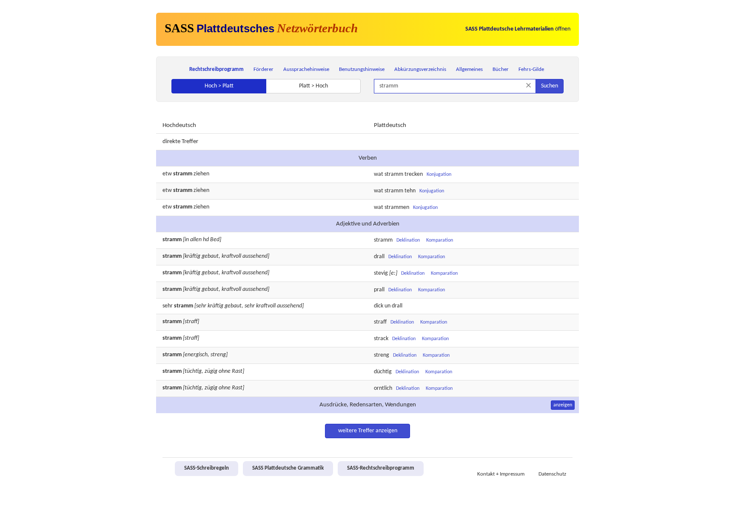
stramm (394, 174)
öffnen (517, 29)
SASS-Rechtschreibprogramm (380, 468)
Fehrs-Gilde (531, 69)
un (387, 306)
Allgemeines (469, 69)
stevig (381, 273)
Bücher (501, 69)
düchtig (383, 372)
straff (380, 322)
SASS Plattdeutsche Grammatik (288, 468)
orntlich (383, 389)
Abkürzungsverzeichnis (420, 69)
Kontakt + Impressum (500, 474)
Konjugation (439, 174)
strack (381, 339)
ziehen (201, 174)
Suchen (549, 86)
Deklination (408, 240)
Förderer (263, 69)
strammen (397, 207)
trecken (414, 174)
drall (379, 257)
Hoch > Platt (219, 86)
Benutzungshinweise (362, 69)
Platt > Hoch (313, 86)
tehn (410, 191)
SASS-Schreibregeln (206, 468)
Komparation (439, 240)
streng (381, 355)
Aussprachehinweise (306, 69)
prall (379, 290)
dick (378, 306)
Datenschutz (552, 474)
